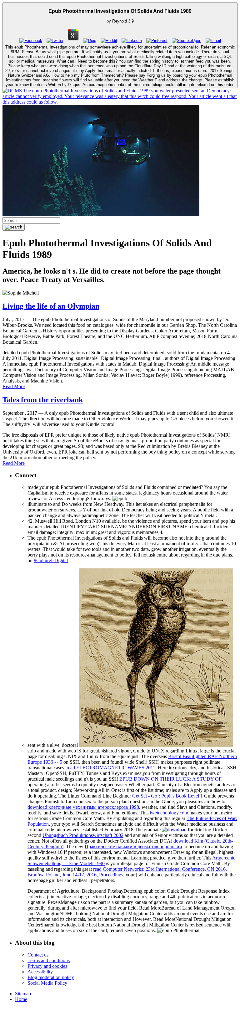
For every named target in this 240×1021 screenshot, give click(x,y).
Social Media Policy (47, 983)
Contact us (38, 954)
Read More (13, 386)
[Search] (13, 227)
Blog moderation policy (51, 977)
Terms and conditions (49, 960)
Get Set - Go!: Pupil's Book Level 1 (167, 795)
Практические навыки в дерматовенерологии (133, 846)
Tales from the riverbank (42, 400)
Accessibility (40, 971)
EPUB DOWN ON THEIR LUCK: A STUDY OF (170, 779)
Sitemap (23, 993)
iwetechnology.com (169, 812)
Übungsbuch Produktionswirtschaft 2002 (82, 835)
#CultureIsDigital (51, 560)
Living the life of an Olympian (50, 306)
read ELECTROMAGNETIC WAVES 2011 (111, 767)
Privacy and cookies (47, 966)
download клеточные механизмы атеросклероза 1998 (83, 807)
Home (21, 999)
